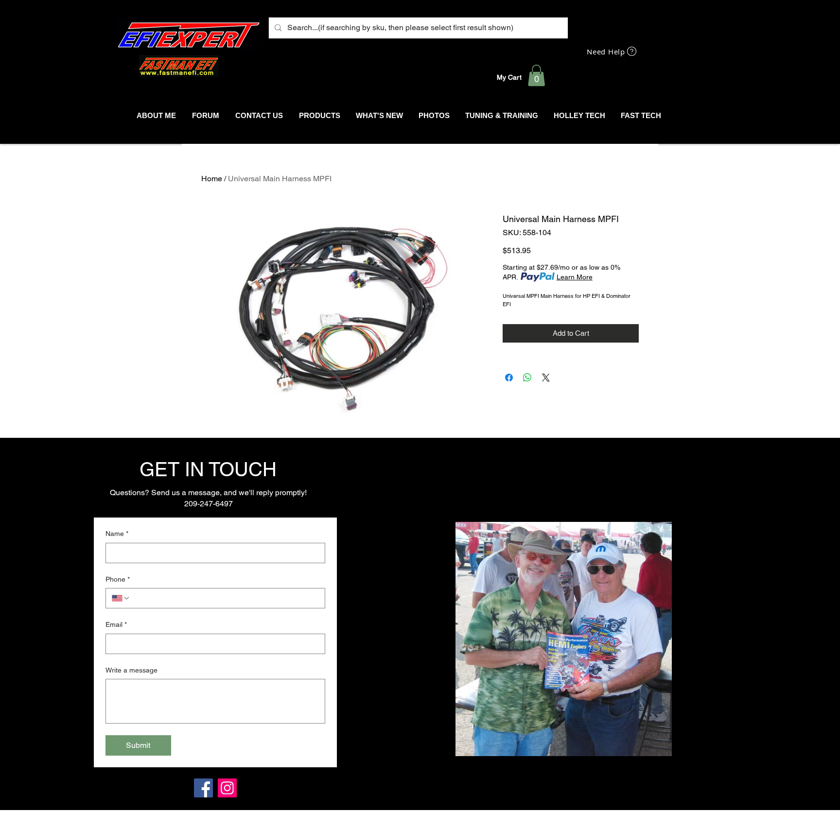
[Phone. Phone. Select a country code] (121, 598)
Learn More (575, 277)
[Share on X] (546, 377)
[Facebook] (203, 787)
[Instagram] (227, 787)
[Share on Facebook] (509, 377)
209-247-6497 (208, 503)
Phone (117, 579)
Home (211, 178)
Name (116, 533)
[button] (536, 75)
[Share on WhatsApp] (527, 377)
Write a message (131, 670)
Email (116, 624)
